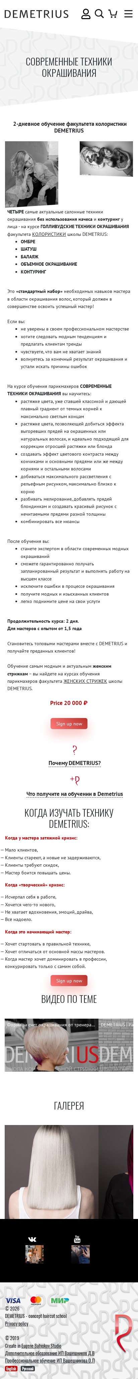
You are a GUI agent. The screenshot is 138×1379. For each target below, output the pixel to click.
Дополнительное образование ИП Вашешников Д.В (49, 1353)
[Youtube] (80, 1254)
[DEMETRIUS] (124, 1334)
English (11, 1368)
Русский (27, 1368)
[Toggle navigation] (127, 14)
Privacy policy (16, 1323)
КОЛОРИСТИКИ (49, 234)
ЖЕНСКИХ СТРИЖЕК (85, 681)
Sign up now (69, 724)
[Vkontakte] (34, 1254)
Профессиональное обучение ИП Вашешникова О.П (50, 1360)
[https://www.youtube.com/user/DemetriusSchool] (77, 1239)
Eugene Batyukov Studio (41, 1345)
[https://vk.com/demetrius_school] (32, 1239)
